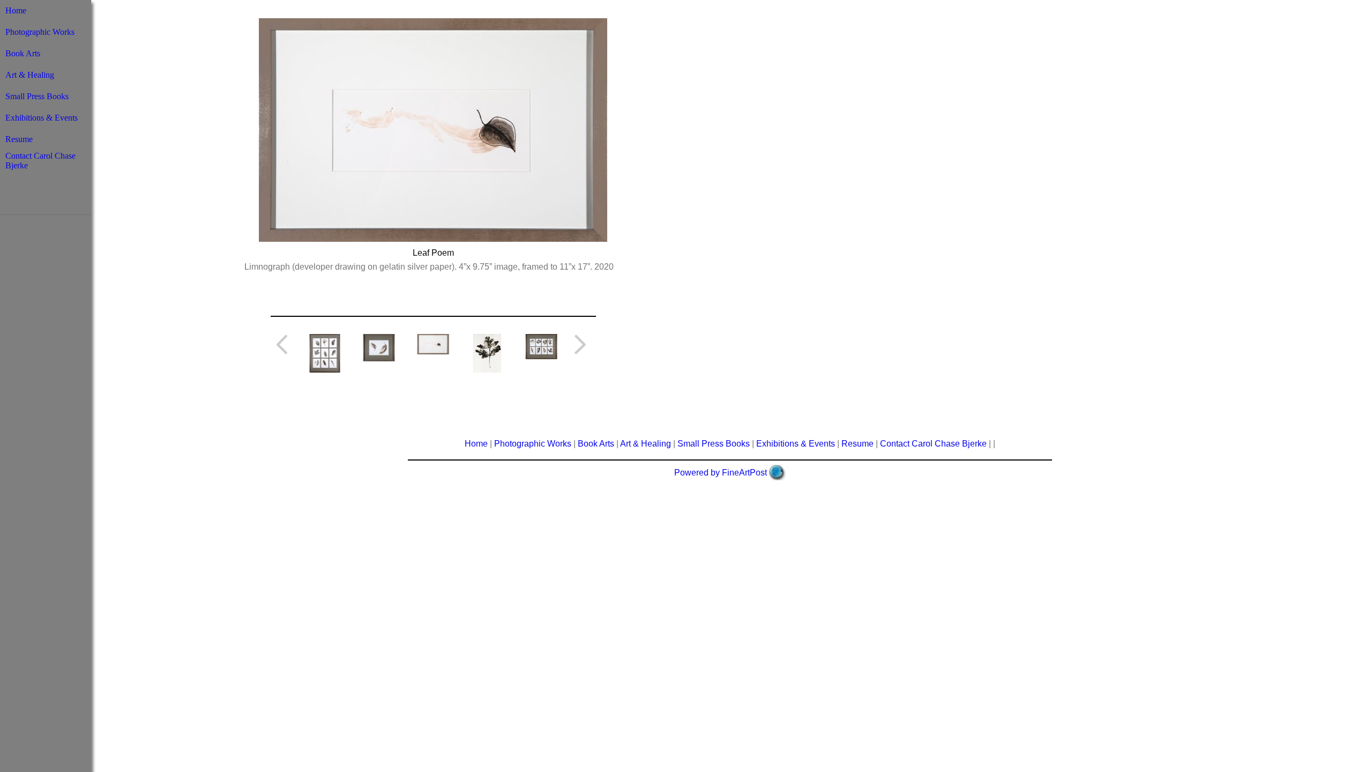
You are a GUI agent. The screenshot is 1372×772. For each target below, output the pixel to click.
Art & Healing (29, 74)
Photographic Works (39, 31)
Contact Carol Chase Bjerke (933, 443)
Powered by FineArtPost (720, 472)
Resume (19, 139)
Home (15, 10)
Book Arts (22, 53)
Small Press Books (37, 96)
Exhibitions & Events (41, 117)
